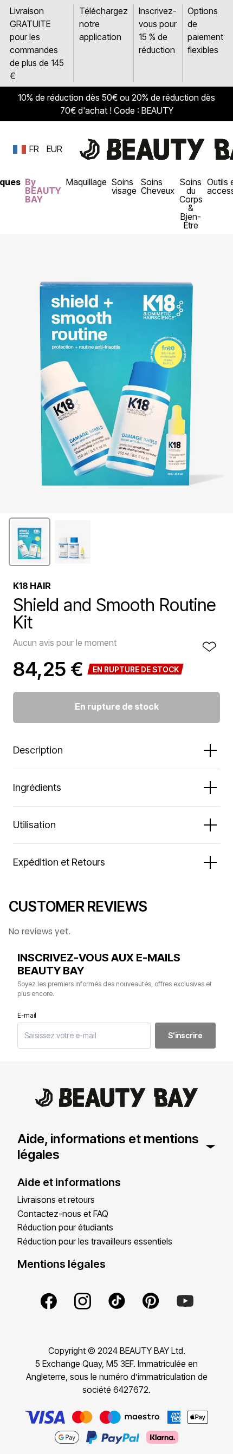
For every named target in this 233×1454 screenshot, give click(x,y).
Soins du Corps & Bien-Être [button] (191, 204)
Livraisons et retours (56, 1199)
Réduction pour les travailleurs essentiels (94, 1241)
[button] (29, 542)
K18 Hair (32, 585)
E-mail (26, 1015)
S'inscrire (185, 1035)
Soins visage (124, 186)
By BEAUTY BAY (43, 191)
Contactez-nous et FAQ (62, 1213)
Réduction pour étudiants (65, 1227)
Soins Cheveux (157, 186)
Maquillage (86, 182)
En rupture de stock (117, 706)
